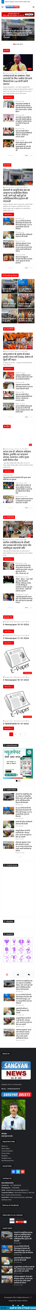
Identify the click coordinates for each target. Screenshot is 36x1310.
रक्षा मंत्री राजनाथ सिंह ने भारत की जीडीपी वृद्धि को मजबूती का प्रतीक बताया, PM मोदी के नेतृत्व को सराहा (24, 121)
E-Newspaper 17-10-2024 (16, 638)
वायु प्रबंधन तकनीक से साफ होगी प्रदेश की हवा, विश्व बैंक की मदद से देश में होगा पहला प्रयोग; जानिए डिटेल (24, 107)
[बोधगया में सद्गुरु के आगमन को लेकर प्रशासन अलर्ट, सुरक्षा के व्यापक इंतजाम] (8, 257)
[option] (18, 30)
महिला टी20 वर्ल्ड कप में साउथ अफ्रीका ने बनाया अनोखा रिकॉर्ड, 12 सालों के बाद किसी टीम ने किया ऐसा (24, 489)
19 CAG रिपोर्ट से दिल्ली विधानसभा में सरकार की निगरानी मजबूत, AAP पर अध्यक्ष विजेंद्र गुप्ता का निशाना (24, 225)
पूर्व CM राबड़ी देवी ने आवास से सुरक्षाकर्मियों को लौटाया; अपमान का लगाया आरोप (24, 134)
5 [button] (20, 44)
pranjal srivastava (9, 73)
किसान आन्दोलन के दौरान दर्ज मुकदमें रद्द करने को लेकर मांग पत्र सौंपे (24, 501)
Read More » (8, 97)
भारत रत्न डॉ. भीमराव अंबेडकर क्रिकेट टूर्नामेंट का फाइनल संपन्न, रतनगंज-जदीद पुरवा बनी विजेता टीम (17, 456)
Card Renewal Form (8, 1160)
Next (26, 155)
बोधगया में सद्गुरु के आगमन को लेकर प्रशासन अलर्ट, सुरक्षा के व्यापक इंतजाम (24, 260)
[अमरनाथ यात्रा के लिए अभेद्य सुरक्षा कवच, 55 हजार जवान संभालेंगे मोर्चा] (8, 385)
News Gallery (6, 1148)
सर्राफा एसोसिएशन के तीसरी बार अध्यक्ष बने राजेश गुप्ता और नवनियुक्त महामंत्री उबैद (17, 545)
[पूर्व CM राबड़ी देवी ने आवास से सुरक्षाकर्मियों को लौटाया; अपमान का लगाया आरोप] (8, 132)
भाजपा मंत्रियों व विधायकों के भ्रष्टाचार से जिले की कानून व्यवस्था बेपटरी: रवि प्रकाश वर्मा (24, 409)
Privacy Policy (6, 1153)
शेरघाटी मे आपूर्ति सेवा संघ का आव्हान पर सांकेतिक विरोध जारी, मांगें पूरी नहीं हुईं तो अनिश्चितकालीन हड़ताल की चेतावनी (18, 34)
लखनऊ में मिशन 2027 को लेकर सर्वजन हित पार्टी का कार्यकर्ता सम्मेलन (24, 377)
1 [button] (14, 44)
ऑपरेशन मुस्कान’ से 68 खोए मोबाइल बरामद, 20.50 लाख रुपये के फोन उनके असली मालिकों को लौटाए (24, 247)
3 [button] (17, 44)
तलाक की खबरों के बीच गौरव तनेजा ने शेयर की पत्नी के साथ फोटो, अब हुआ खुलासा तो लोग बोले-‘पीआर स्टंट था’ (24, 569)
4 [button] (18, 44)
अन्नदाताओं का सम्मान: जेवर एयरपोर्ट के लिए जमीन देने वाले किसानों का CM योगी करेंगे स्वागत (17, 80)
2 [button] (15, 44)
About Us (4, 1146)
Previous (10, 155)
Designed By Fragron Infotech (18, 1300)
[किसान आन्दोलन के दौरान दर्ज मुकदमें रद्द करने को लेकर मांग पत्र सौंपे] (8, 499)
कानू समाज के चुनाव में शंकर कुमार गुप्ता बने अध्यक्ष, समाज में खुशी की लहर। (18, 357)
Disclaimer (5, 1155)
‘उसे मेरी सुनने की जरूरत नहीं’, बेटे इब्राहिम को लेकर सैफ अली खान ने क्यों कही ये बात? (24, 600)
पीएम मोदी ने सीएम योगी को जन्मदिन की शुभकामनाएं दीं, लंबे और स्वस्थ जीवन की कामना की (24, 146)
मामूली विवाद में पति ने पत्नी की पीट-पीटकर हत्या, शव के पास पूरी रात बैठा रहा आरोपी (23, 834)
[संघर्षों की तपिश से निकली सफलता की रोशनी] (8, 235)
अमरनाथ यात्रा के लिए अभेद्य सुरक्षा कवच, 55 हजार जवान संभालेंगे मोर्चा (24, 387)
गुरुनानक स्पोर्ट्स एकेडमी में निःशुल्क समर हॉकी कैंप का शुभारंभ (17, 478)
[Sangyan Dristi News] (12, 7)
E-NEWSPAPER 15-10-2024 (16, 723)
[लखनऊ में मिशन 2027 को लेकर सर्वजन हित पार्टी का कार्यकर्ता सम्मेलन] (8, 375)
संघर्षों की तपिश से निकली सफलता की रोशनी (24, 236)
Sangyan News (9, 621)
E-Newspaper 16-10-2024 (16, 679)
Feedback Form (6, 1158)
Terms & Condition (7, 1151)
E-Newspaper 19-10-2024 (16, 624)
